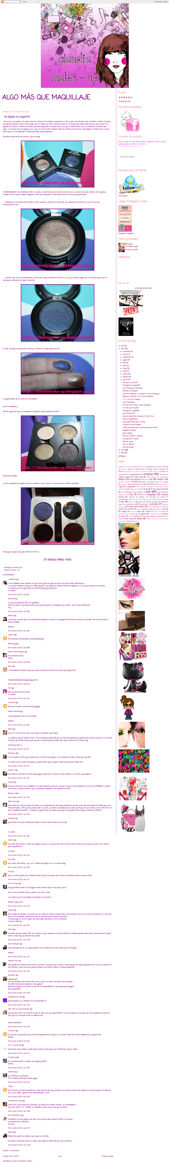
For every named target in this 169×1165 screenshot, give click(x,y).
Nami (10, 666)
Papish (10, 1132)
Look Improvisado (129, 402)
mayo (125, 368)
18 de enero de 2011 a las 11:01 (18, 749)
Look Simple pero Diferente (132, 388)
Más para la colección (130, 382)
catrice (137, 472)
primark (130, 509)
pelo (136, 504)
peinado (129, 504)
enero (125, 379)
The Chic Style (13, 883)
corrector (163, 474)
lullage (120, 495)
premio (121, 509)
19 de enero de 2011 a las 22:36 (19, 1145)
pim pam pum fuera (134, 506)
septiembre (127, 357)
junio (125, 365)
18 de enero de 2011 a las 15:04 (19, 1041)
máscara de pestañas (137, 497)
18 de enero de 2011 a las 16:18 (19, 1097)
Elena (10, 859)
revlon (163, 511)
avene (130, 467)
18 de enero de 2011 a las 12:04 (19, 855)
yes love (164, 519)
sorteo (123, 516)
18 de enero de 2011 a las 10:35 (19, 684)
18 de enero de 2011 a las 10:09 (19, 662)
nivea (166, 499)
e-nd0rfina (12, 579)
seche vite (134, 514)
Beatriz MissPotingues (16, 652)
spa (130, 516)
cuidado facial (138, 477)
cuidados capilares (151, 477)
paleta (156, 502)
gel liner (160, 482)
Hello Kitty (146, 484)
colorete (162, 472)
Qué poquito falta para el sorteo (134, 422)
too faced (159, 516)
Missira (10, 615)
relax (132, 512)
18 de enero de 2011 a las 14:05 (19, 971)
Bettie (10, 729)
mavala (162, 497)
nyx (122, 501)
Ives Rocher (159, 487)
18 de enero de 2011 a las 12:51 (19, 925)
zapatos (129, 521)
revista (147, 511)
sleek (158, 514)
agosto (125, 360)
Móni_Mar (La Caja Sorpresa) (18, 1009)
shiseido (152, 514)
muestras (137, 499)
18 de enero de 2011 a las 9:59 (19, 611)
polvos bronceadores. (154, 507)
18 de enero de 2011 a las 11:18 (18, 778)
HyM (155, 484)
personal (154, 504)
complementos (134, 474)
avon (135, 467)
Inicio (60, 1156)
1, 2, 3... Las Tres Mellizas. (131, 399)
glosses (123, 484)
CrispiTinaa (12, 1057)
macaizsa (11, 818)
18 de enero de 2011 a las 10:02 (19, 631)
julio (124, 363)
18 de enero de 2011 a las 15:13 (19, 1053)
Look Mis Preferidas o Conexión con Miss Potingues (141, 394)
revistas (156, 512)
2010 (123, 450)
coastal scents (153, 472)
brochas (121, 472)
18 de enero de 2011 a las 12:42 (19, 906)
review (139, 511)
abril (124, 371)
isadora (151, 487)
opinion (131, 502)
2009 (123, 453)
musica (150, 499)
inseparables (131, 487)
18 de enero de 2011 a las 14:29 (19, 993)
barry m (142, 467)
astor (125, 467)
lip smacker (139, 492)
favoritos (135, 482)
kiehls (134, 489)
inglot (120, 487)
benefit (166, 467)
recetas (165, 509)
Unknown (11, 702)
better (123, 469)
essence (160, 479)
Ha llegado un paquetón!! (131, 385)
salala (127, 514)
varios (139, 518)
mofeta (130, 499)
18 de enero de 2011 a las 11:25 (19, 797)
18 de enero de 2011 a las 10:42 (19, 698)
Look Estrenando (129, 413)
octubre (126, 354)
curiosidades (162, 477)
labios (166, 489)
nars (161, 499)
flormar (144, 482)
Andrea (10, 840)
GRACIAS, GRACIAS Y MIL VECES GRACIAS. (138, 396)
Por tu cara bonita (14, 1045)
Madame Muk (13, 961)
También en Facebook (130, 391)
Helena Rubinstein (134, 484)
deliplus (122, 479)
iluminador (163, 484)
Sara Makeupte (13, 944)
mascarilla (152, 497)
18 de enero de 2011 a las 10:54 (19, 725)
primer (138, 509)
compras (13, 570)
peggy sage (122, 504)
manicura (141, 495)
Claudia (10, 782)
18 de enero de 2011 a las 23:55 (19, 1111)
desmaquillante (135, 479)
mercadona (122, 499)
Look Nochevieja (128, 447)
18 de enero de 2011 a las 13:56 (19, 940)
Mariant (11, 635)
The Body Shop (148, 516)
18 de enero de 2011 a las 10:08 (19, 648)
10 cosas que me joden (131, 408)
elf (151, 479)
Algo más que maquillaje (46, 97)
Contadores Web (124, 101)
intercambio (142, 487)
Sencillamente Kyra (15, 1101)
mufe (144, 499)
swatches (136, 516)
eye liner (121, 482)
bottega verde (151, 469)
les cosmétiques (126, 492)
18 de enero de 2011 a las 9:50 (18, 595)
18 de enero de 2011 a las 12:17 (18, 879)
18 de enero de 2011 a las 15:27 (19, 1082)
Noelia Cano (12, 801)
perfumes (144, 504)
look (148, 492)
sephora (143, 514)
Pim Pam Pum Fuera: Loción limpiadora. (137, 405)
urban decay (128, 519)
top (165, 516)
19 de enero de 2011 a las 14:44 (19, 1128)
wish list (156, 519)
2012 (123, 346)
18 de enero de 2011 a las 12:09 (19, 867)
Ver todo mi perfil (131, 250)
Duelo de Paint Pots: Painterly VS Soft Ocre (138, 416)
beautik (149, 467)
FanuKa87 (11, 975)
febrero (126, 377)
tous (120, 519)
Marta (10, 929)
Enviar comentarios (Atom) (22, 1161)
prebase (164, 507)
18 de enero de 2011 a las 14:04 (19, 957)
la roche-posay (156, 489)
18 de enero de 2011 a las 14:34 (19, 1005)
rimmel (121, 514)
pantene (163, 502)
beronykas (11, 753)
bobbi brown (140, 469)
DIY (146, 479)
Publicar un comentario (11, 1150)
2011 (123, 349)
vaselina (149, 519)
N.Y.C (155, 499)
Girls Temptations (14, 1115)
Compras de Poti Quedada (132, 425)
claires (144, 472)
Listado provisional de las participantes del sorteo (140, 427)
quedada (158, 509)
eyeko (127, 482)
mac (18, 570)
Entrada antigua (107, 1156)
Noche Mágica (127, 433)
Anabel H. (11, 770)
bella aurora (158, 467)
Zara (136, 521)
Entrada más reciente (11, 1156)
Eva (9, 871)
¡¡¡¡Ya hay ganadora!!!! (130, 419)
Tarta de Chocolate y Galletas (133, 436)
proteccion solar (148, 509)
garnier (152, 482)
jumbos (127, 489)
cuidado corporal (124, 477)
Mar (9, 688)
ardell (120, 467)
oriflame (148, 502)
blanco (130, 469)
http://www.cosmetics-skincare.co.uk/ (60, 192)
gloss (166, 482)
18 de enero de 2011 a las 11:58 (19, 836)
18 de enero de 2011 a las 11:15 (18, 766)
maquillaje (151, 494)
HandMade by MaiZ (15, 997)
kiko (140, 489)
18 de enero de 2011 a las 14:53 (19, 1027)
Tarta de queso (128, 441)
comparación (123, 474)
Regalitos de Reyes (129, 430)
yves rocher (122, 521)
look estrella (162, 492)
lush (126, 495)
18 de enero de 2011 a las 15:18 (19, 1068)
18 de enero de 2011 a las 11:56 (19, 814)
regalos (124, 511)
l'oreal (146, 489)
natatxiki (11, 1072)
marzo (125, 374)
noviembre (127, 351)
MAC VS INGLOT (128, 444)
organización (139, 502)
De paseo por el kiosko (131, 439)
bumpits (129, 472)
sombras (165, 514)
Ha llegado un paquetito (131, 411)
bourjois (162, 469)
